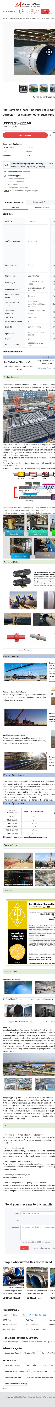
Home (5, 18)
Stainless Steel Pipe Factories (16, 1371)
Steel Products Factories (36, 1365)
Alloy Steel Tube (30, 1353)
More (5, 1388)
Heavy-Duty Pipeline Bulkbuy (16, 1383)
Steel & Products (37, 18)
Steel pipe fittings (9, 1329)
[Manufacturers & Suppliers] (27, 4)
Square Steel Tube (12, 1353)
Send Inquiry (25, 135)
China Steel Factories (13, 1365)
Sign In (6, 190)
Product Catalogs (38, 1315)
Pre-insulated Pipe (10, 1324)
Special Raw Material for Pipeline (39, 1329)
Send (24, 1248)
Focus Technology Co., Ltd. (32, 1397)
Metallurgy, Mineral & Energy (19, 18)
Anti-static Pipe (32, 1324)
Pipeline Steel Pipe (40, 1371)
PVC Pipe (29, 1320)
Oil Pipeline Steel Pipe (13, 1377)
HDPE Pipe (7, 1320)
